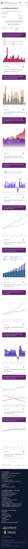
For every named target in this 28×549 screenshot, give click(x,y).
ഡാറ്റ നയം (4, 512)
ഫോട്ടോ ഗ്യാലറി (5, 484)
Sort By (19, 15)
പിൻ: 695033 (5, 478)
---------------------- (8, 482)
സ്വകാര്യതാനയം (6, 514)
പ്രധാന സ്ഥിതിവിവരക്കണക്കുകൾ (10, 506)
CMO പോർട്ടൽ (5, 519)
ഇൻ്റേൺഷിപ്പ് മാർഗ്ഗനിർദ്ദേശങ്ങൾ (10, 522)
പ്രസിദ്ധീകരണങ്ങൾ (6, 491)
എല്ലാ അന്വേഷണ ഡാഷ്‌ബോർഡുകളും (11, 505)
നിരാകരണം (5, 511)
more (18, 71)
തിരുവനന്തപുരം (6, 477)
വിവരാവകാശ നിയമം (7, 495)
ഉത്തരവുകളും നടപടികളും (8, 494)
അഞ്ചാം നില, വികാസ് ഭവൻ (8, 476)
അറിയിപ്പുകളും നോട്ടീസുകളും (9, 493)
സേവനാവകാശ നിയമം (7, 502)
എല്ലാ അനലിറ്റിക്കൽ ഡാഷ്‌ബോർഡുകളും (12, 504)
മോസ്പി (4, 521)
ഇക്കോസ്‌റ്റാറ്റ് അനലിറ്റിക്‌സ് (8, 486)
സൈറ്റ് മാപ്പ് (4, 497)
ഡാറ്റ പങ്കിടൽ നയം (6, 517)
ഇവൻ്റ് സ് (4, 485)
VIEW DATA (6, 67)
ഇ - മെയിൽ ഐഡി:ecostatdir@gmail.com (12, 481)
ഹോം (2, 11)
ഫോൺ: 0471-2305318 (7, 480)
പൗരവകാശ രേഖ (6, 498)
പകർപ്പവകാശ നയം (7, 515)
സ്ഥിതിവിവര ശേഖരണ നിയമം (9, 499)
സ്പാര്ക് (4, 518)
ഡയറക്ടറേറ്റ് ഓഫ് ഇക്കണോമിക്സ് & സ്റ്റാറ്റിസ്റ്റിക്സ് (11, 474)
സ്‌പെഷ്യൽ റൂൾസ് (6, 501)
